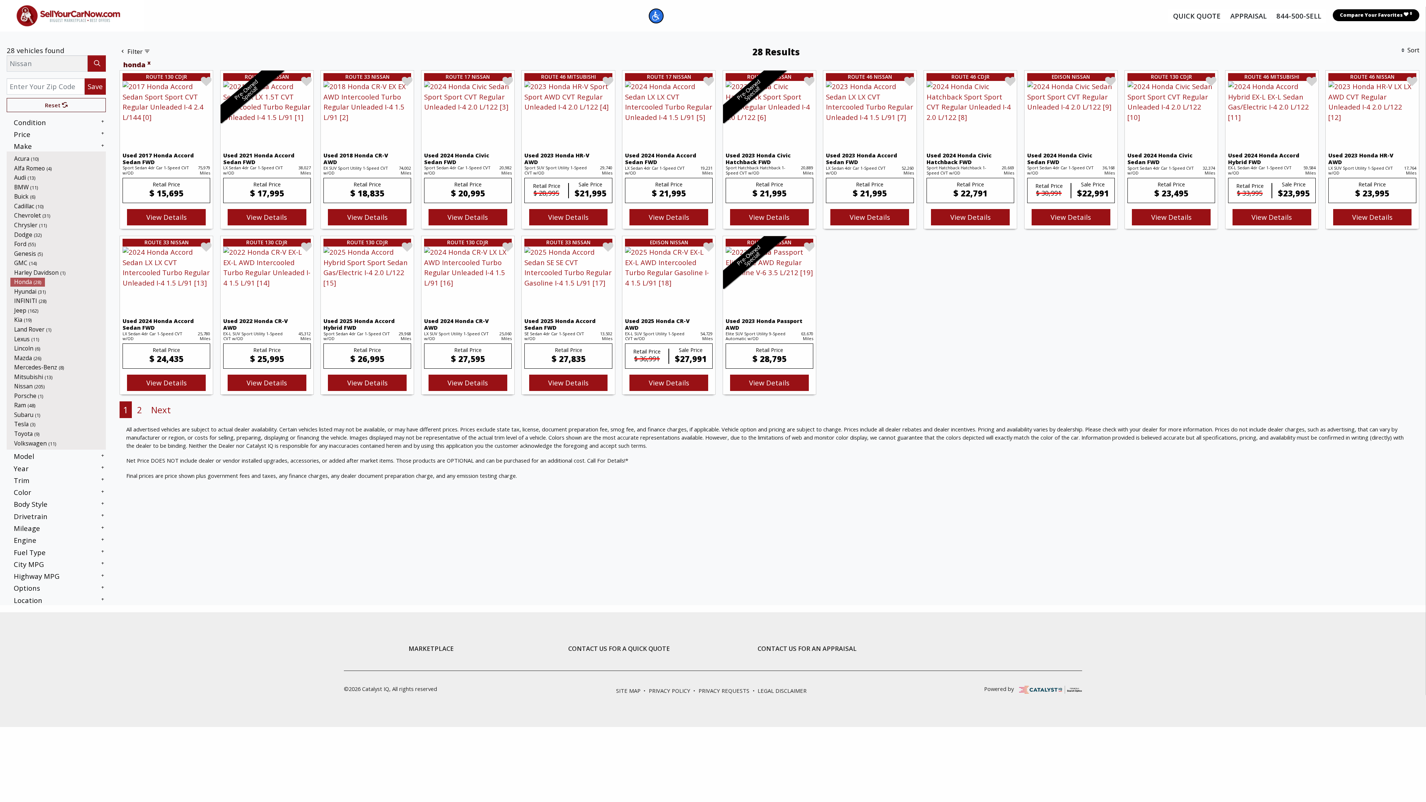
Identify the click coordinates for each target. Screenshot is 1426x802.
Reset (53, 105)
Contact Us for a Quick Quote (619, 648)
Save (95, 86)
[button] (656, 16)
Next (161, 410)
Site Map (628, 690)
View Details (166, 217)
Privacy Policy (669, 690)
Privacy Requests (724, 690)
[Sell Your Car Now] (68, 14)
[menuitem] (58, 158)
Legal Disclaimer (782, 690)
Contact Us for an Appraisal (807, 648)
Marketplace (431, 648)
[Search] (97, 63)
